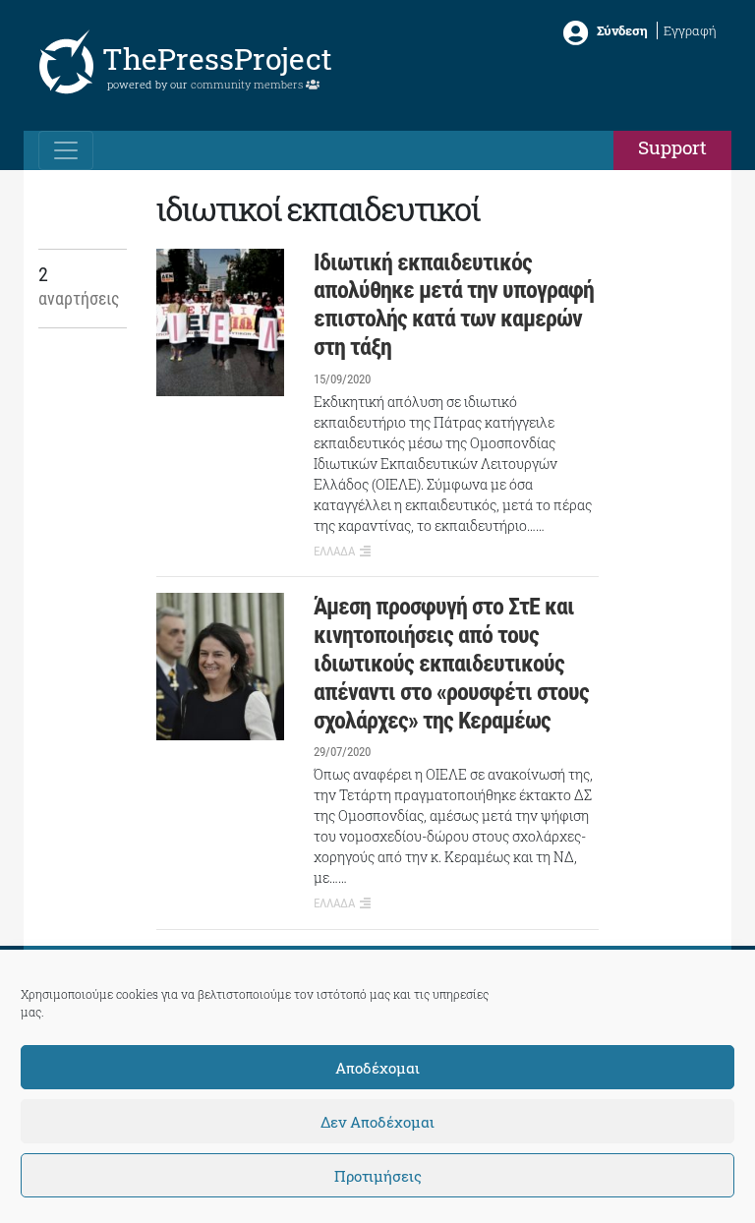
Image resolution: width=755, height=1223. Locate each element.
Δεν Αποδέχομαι (377, 1122)
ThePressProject (217, 58)
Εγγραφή (690, 30)
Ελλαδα (334, 551)
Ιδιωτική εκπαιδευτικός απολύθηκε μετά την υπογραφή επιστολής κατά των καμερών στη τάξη (454, 305)
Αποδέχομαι (377, 1067)
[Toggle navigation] (65, 150)
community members (248, 84)
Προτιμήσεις (378, 1176)
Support (672, 147)
